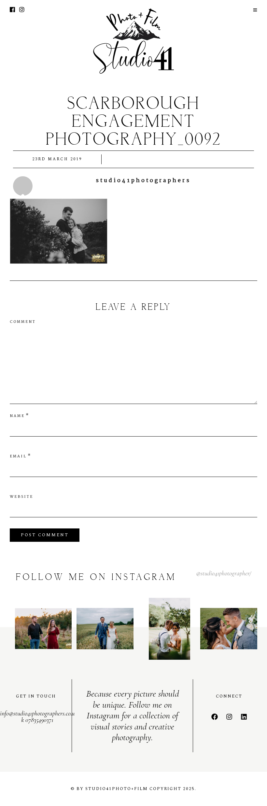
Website (21, 497)
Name (17, 416)
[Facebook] (214, 716)
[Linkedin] (243, 716)
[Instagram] (21, 10)
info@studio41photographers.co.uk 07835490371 (37, 717)
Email (18, 456)
